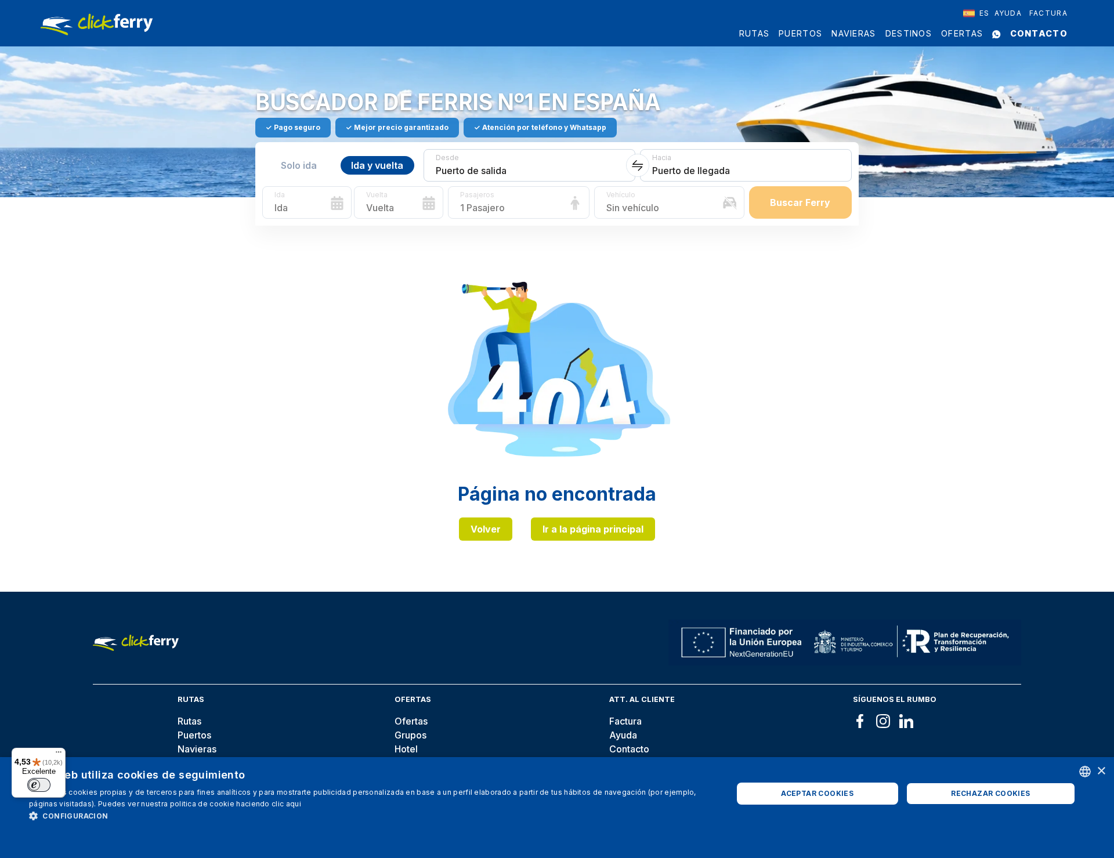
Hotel (406, 749)
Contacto (1039, 33)
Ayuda (1008, 13)
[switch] (38, 785)
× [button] (1101, 771)
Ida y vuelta (377, 165)
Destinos (908, 33)
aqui (293, 803)
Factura (1048, 13)
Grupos (410, 735)
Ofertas (962, 33)
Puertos (800, 33)
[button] (370, 815)
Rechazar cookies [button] (990, 793)
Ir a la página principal (592, 529)
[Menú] (59, 755)
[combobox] (976, 13)
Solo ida (299, 165)
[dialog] (557, 807)
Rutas (754, 33)
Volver (486, 529)
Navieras (853, 33)
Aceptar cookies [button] (817, 793)
